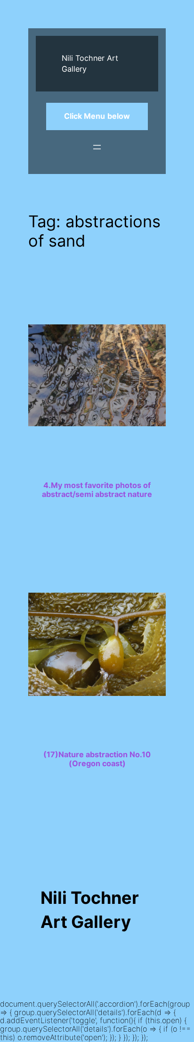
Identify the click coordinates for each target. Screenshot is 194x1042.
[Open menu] (97, 147)
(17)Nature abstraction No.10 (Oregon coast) (97, 759)
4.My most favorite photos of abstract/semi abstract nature (97, 490)
